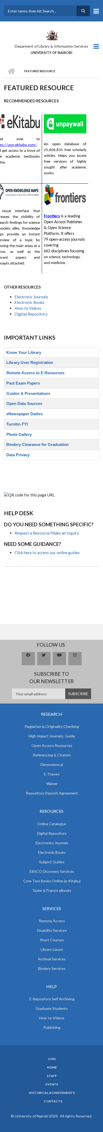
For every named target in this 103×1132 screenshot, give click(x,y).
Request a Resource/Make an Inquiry (47, 533)
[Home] (51, 34)
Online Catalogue (51, 823)
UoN (51, 1059)
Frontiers (52, 216)
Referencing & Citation (52, 755)
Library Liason (52, 949)
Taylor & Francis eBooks (51, 890)
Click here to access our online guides (47, 552)
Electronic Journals (31, 296)
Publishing (51, 1027)
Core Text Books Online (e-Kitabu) (52, 881)
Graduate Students (52, 1008)
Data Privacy (18, 455)
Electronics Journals (51, 843)
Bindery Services (51, 968)
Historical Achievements (52, 1092)
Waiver (52, 783)
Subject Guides (51, 862)
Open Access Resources (51, 745)
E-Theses (52, 774)
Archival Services (52, 959)
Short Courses (52, 940)
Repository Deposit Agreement (52, 793)
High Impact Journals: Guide (52, 736)
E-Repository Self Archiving (51, 999)
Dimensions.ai (51, 764)
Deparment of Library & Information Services (51, 46)
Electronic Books (29, 302)
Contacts (53, 1101)
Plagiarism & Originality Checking (52, 726)
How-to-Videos (51, 1018)
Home (52, 1067)
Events (51, 1084)
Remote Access (52, 921)
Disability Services (52, 930)
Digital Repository (31, 314)
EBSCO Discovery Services (52, 871)
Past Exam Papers (23, 383)
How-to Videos (28, 308)
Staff (52, 1076)
